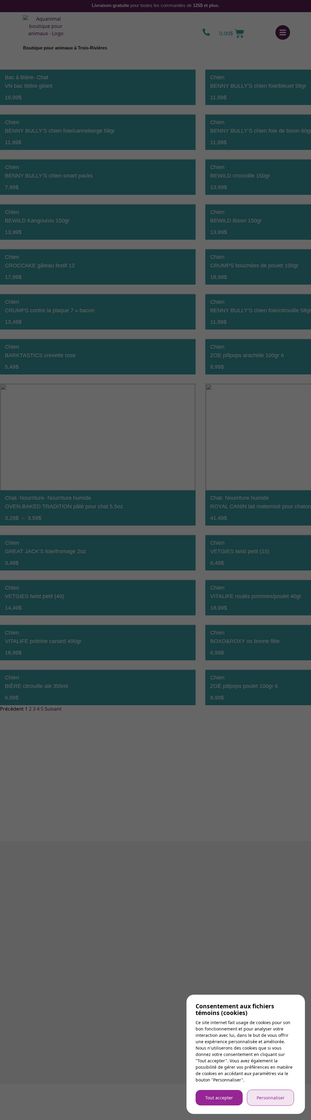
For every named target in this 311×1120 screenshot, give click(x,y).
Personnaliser (271, 1098)
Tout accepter (219, 1098)
